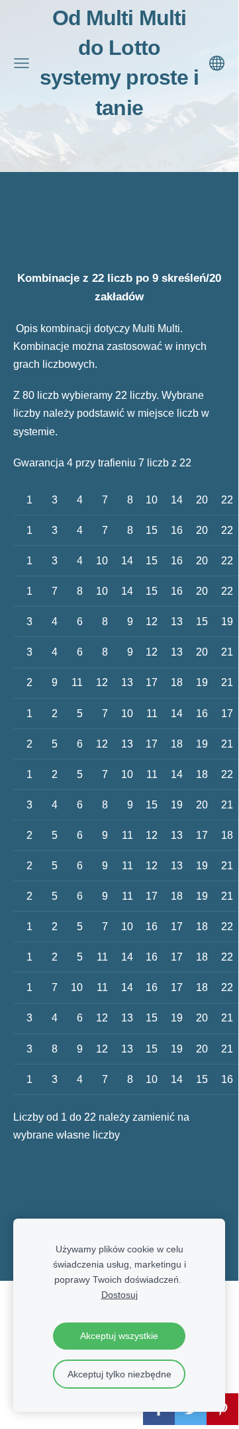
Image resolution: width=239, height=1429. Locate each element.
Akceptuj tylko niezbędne (119, 1374)
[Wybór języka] (217, 63)
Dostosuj (119, 1294)
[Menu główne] (21, 63)
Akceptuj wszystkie (119, 1335)
